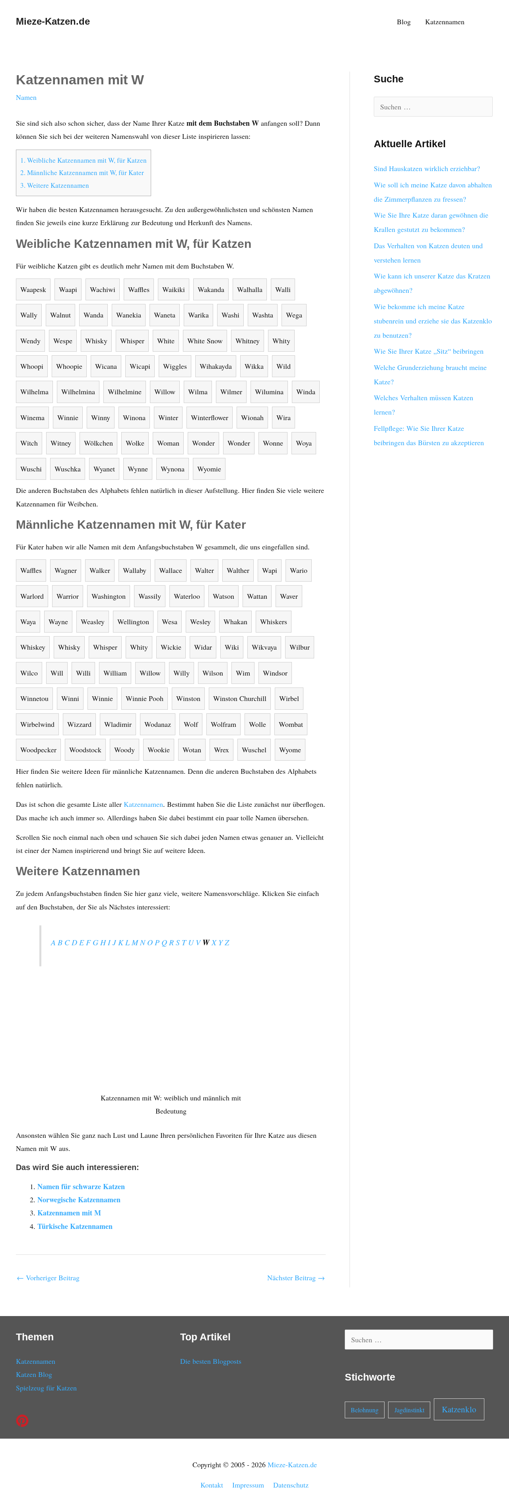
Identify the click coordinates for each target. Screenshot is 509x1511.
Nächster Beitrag (296, 1277)
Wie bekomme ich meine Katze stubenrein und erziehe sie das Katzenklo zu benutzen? (433, 321)
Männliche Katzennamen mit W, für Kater (82, 172)
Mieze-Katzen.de (53, 21)
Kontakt (211, 1485)
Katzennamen (444, 21)
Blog (404, 21)
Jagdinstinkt (409, 1410)
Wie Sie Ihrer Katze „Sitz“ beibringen (429, 351)
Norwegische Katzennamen (78, 1199)
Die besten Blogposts (210, 1361)
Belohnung (365, 1410)
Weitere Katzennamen (54, 185)
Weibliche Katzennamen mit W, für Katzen (83, 160)
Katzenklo (459, 1409)
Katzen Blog (34, 1374)
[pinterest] (24, 1420)
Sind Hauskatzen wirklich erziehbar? (427, 168)
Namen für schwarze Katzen (81, 1186)
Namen (26, 97)
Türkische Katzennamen (75, 1226)
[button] (482, 21)
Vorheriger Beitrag (48, 1277)
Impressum (248, 1485)
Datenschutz (291, 1485)
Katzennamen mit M (69, 1212)
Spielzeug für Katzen (46, 1387)
